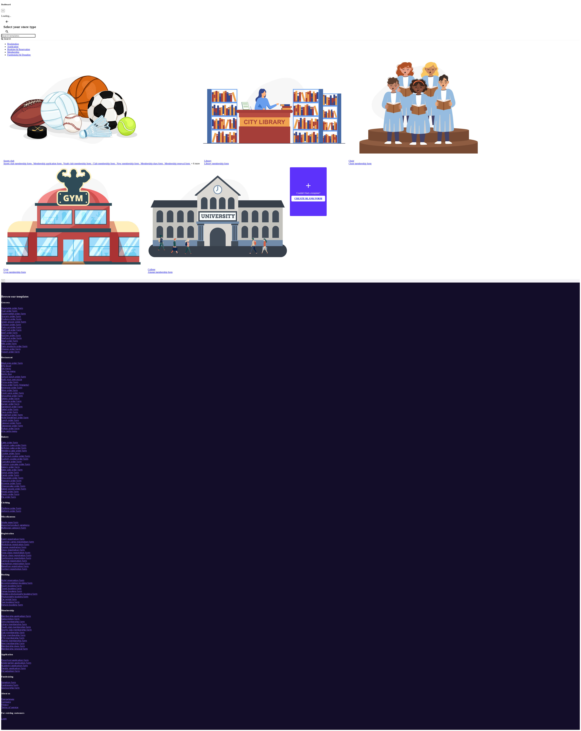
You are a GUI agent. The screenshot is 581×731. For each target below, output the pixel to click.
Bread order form (10, 491)
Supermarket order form (13, 313)
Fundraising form (9, 685)
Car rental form (9, 599)
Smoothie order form (12, 395)
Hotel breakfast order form (15, 417)
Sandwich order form (12, 406)
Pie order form (8, 497)
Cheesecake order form (13, 486)
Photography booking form (14, 596)
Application (12, 46)
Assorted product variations (15, 525)
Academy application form (14, 665)
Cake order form (9, 442)
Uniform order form (11, 511)
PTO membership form (12, 638)
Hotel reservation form (12, 580)
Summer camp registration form (17, 541)
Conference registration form (16, 558)
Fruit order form (9, 311)
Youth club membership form (77, 163)
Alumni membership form (160, 272)
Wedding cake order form (14, 450)
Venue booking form (11, 591)
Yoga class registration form (15, 552)
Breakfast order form (12, 415)
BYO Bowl (6, 366)
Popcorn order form (11, 480)
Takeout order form (11, 423)
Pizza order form (9, 382)
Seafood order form (11, 338)
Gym (5, 269)
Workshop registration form (15, 544)
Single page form (9, 522)
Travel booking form (11, 588)
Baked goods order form (13, 488)
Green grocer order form (13, 322)
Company (6, 702)
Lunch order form (10, 420)
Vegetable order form (12, 308)
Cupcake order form (11, 461)
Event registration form (13, 539)
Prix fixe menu (8, 371)
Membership (13, 52)
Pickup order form (10, 428)
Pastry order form (10, 494)
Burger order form (10, 404)
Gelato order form (10, 398)
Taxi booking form (10, 602)
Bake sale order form (12, 469)
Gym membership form (14, 272)
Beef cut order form (11, 330)
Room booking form (11, 585)
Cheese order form (11, 349)
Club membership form (104, 163)
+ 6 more (195, 163)
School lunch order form (13, 376)
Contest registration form (14, 569)
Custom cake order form (13, 445)
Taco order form (9, 412)
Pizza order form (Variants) (15, 385)
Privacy (4, 704)
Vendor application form (13, 668)
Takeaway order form (12, 425)
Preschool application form (15, 660)
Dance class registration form (16, 555)
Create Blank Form (308, 198)
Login (4, 718)
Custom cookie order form (14, 459)
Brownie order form (11, 483)
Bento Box (6, 374)
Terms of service (9, 707)
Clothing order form (11, 508)
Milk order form (9, 343)
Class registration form (13, 550)
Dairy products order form (14, 346)
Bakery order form (10, 467)
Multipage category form (13, 528)
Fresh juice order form (12, 393)
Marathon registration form (15, 566)
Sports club (8, 161)
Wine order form (9, 390)
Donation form (8, 682)
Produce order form (11, 319)
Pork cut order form (11, 327)
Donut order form (10, 472)
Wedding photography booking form (19, 594)
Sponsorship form (10, 688)
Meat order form (9, 341)
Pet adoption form (10, 671)
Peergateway (7, 699)
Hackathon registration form (15, 563)
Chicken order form (11, 324)
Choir (351, 161)
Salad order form (9, 409)
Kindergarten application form (16, 663)
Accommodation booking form (17, 583)
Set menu (6, 368)
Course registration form (13, 547)
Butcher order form (11, 335)
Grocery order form (11, 316)
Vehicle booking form (12, 604)
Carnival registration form (14, 560)
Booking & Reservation (18, 49)
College (151, 269)
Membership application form (47, 163)
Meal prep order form (12, 363)
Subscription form (10, 619)
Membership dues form (151, 163)
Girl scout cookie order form (15, 456)
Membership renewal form (177, 163)
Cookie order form (10, 453)
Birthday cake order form (13, 448)
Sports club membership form (17, 163)
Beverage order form (11, 387)
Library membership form (216, 163)
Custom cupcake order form (15, 464)
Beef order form (9, 332)
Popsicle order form (11, 401)
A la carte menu (9, 431)
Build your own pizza (11, 379)
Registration (13, 44)
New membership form (128, 163)
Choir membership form (360, 163)
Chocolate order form (12, 478)
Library (207, 161)
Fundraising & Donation (19, 55)
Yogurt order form (10, 351)
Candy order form (10, 475)
